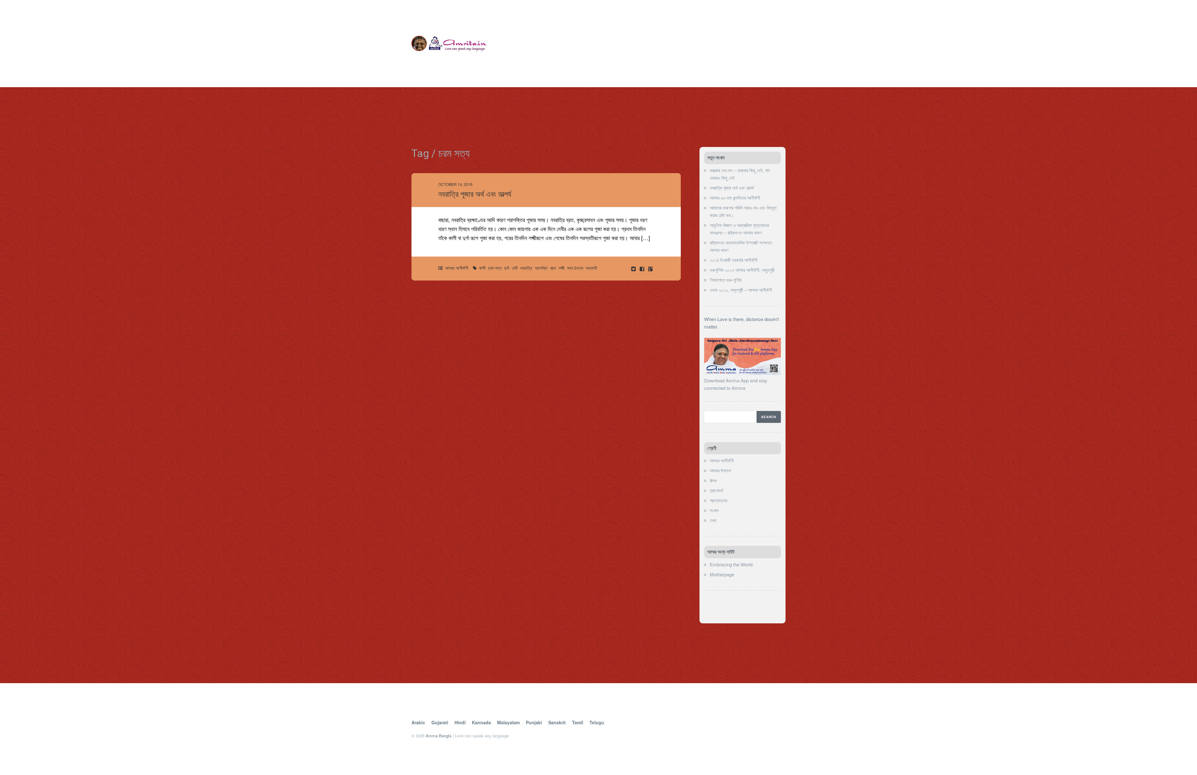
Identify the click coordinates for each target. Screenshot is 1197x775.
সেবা (713, 520)
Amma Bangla (438, 736)
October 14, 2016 (455, 184)
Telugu (596, 722)
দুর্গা (506, 268)
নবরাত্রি (526, 268)
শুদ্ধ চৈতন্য (575, 268)
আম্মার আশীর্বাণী (456, 268)
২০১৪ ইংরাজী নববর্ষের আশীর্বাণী (733, 260)
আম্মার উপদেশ (720, 470)
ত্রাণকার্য (716, 490)
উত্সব (713, 480)
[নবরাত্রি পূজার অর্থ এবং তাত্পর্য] (643, 268)
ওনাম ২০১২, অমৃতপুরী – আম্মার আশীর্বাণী (741, 289)
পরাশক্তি (541, 268)
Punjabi (534, 722)
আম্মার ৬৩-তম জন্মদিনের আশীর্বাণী (735, 197)
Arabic (418, 722)
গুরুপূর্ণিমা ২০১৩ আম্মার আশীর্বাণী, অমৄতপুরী (742, 270)
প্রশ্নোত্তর (718, 500)
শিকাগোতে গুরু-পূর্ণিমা (726, 279)
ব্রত (553, 268)
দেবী (515, 268)
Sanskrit (557, 722)
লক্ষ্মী (562, 268)
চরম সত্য (495, 268)
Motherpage (722, 574)
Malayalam (508, 722)
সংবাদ (714, 510)
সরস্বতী (591, 268)
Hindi (460, 722)
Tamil (577, 722)
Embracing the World (731, 564)
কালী (482, 268)
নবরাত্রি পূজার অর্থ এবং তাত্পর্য (474, 194)
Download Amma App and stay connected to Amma (735, 384)
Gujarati (439, 722)
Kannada (481, 722)
